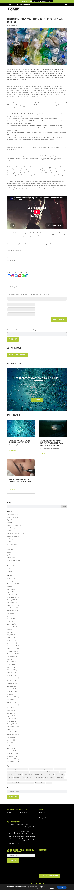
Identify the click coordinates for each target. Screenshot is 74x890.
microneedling (59, 777)
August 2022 (11, 613)
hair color (32, 771)
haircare (27, 771)
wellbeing (42, 782)
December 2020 (12, 645)
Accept (62, 887)
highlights (19, 774)
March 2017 (11, 751)
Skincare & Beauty (12, 563)
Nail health (10, 549)
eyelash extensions (48, 769)
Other (57, 448)
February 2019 (11, 691)
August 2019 (11, 686)
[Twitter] (16, 275)
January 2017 (11, 756)
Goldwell (17, 771)
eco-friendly (39, 769)
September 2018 (12, 705)
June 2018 (10, 710)
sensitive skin (49, 780)
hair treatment (11, 774)
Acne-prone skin (12, 514)
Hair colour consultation (14, 525)
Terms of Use (23, 812)
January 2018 (11, 724)
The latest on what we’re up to (42, 1)
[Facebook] (9, 275)
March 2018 (11, 718)
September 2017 (12, 734)
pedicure (10, 555)
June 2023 (10, 589)
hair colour (39, 771)
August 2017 (11, 737)
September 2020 (12, 654)
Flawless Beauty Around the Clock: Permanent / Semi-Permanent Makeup (20, 480)
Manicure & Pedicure (45, 815)
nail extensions (11, 780)
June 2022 (10, 619)
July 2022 (10, 616)
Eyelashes (10, 520)
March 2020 (11, 670)
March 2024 (11, 578)
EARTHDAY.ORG (44, 105)
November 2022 (12, 605)
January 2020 (11, 675)
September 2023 (12, 583)
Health (9, 530)
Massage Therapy (12, 544)
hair (22, 771)
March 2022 (11, 627)
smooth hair (63, 780)
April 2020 (10, 667)
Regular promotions (13, 560)
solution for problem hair (14, 782)
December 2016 (12, 759)
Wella (36, 782)
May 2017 (10, 745)
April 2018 (10, 716)
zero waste (49, 782)
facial (64, 769)
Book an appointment (17, 355)
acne (9, 769)
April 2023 (10, 592)
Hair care (10, 522)
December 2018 (12, 697)
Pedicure (31, 780)
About (9, 812)
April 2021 (10, 637)
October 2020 (11, 651)
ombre (25, 780)
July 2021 (10, 629)
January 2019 (11, 694)
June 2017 (10, 743)
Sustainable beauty (12, 25)
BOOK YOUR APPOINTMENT (50, 876)
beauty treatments (23, 769)
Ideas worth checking (14, 536)
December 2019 (12, 678)
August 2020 (11, 656)
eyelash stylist (57, 769)
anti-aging (14, 769)
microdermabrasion (49, 777)
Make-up (11, 484)
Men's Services (12, 547)
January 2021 (11, 643)
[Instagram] (12, 275)
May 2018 (10, 713)
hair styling (63, 771)
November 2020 (12, 648)
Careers (9, 815)
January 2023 (11, 600)
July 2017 (10, 740)
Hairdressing (34, 384)
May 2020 (10, 664)
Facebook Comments (27, 290)
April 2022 (10, 624)
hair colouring (47, 771)
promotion (37, 780)
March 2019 (11, 689)
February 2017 (11, 753)
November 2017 (12, 729)
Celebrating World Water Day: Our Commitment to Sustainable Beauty (19, 441)
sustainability (25, 782)
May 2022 (10, 621)
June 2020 (10, 662)
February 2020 (12, 672)
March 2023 (11, 594)
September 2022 (12, 610)
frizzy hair (10, 771)
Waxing (9, 571)
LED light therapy (60, 774)
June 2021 (10, 632)
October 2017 (11, 732)
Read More (37, 400)
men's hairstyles (30, 777)
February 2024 (11, 581)
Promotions (11, 557)
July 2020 (10, 659)
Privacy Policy (24, 815)
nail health (19, 780)
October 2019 (11, 681)
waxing (32, 782)
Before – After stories (13, 517)
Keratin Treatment (49, 774)
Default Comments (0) (14, 290)
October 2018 (11, 702)
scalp (43, 780)
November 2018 (12, 699)
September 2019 (12, 683)
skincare (56, 780)
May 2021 (10, 635)
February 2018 (11, 721)
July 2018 (10, 707)
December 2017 (12, 726)
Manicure (10, 541)
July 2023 (10, 586)
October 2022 (11, 608)
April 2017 (10, 748)
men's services (39, 777)
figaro (21, 384)
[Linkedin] (26, 275)
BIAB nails (31, 769)
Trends (9, 568)
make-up (10, 777)
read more (12, 450)
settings (52, 888)
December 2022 (12, 602)
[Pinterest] (19, 275)
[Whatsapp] (23, 275)
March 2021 (11, 640)
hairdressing (55, 771)
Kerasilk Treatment (38, 774)
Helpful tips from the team (47, 448)
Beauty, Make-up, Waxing (46, 818)
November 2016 (12, 761)
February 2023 (11, 597)
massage (23, 777)
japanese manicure (27, 774)
